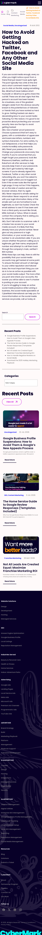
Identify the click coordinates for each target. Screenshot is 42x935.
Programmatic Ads (9, 709)
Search (5, 312)
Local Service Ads (8, 693)
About (3, 880)
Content (4, 765)
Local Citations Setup (10, 825)
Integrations (6, 778)
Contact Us (5, 892)
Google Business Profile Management (16, 817)
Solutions (5, 858)
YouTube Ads (6, 714)
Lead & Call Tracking (9, 821)
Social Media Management (12, 841)
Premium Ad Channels (10, 705)
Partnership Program (9, 884)
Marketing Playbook (9, 736)
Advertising (6, 679)
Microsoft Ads (7, 701)
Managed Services (8, 619)
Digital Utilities (7, 808)
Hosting (4, 615)
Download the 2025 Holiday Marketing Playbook (22, 361)
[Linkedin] (14, 909)
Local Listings (6, 641)
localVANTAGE (7, 799)
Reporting (5, 833)
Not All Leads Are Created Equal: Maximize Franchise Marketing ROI (20, 351)
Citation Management (10, 804)
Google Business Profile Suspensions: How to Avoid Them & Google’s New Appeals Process (21, 338)
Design (4, 606)
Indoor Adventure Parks (10, 672)
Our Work (5, 896)
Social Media (22, 13)
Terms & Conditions (28, 922)
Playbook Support (8, 748)
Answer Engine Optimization (12, 633)
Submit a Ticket (7, 862)
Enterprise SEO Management (12, 813)
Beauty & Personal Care (11, 660)
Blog (8, 14)
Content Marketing (15, 14)
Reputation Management (11, 645)
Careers (4, 888)
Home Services (7, 668)
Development (6, 610)
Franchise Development (10, 753)
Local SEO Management (11, 829)
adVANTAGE (6, 723)
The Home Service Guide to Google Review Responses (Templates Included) (21, 345)
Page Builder (6, 786)
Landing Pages (7, 689)
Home (3, 14)
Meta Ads (5, 697)
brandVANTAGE (7, 760)
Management (6, 744)
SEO (2, 628)
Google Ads (6, 685)
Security (4, 790)
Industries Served (8, 654)
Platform (4, 740)
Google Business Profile (10, 637)
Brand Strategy (7, 728)
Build (3, 732)
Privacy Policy (6, 925)
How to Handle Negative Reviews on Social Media (21, 356)
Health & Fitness (7, 664)
